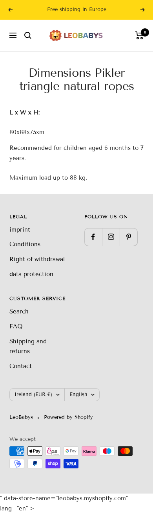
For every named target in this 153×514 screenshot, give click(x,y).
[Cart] (139, 35)
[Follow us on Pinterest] (128, 237)
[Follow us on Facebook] (93, 237)
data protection (31, 274)
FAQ (15, 326)
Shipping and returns (28, 346)
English (78, 394)
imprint (19, 229)
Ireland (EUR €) (33, 394)
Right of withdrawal (37, 259)
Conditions (24, 244)
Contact (20, 366)
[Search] (27, 35)
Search (19, 311)
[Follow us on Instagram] (111, 237)
